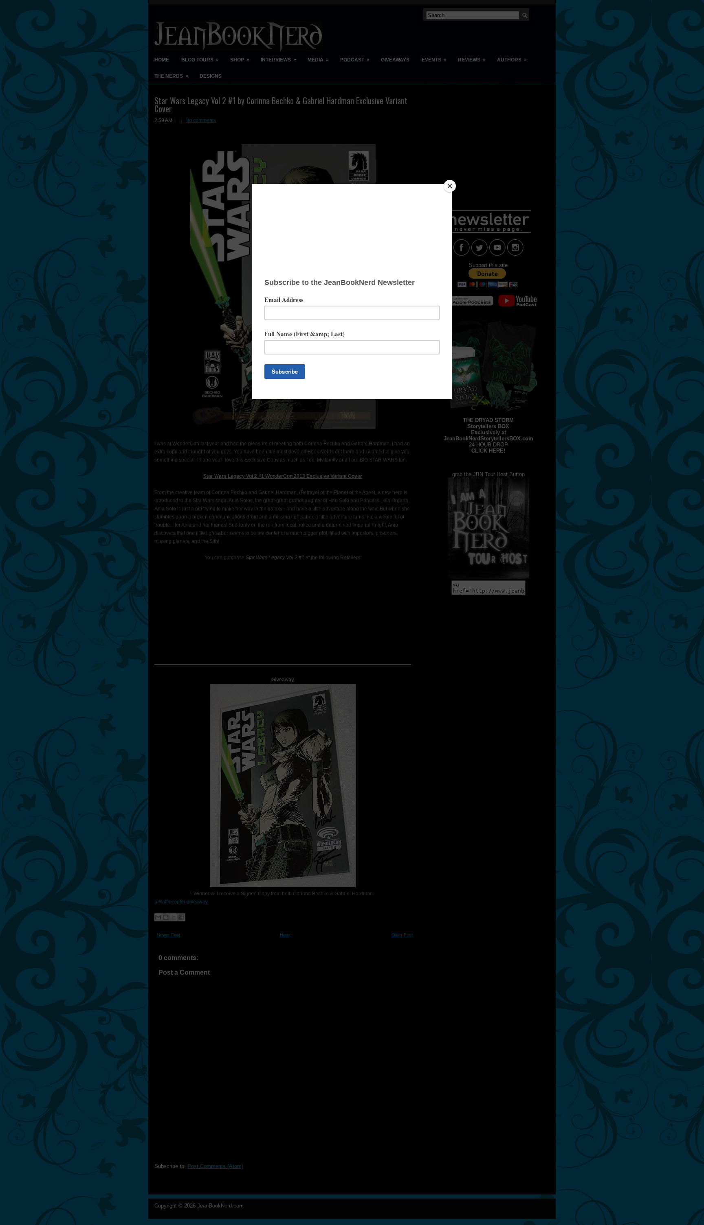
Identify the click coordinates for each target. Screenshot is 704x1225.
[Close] (450, 186)
